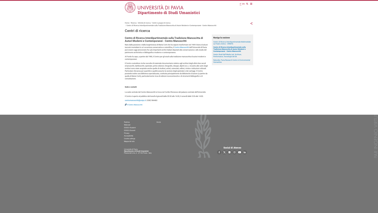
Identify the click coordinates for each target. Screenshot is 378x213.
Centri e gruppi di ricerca (161, 23)
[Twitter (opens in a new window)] (224, 152)
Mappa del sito (129, 141)
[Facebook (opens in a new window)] (219, 152)
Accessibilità (128, 136)
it (240, 4)
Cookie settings (129, 138)
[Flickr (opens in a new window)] (229, 152)
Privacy (126, 133)
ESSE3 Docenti (129, 130)
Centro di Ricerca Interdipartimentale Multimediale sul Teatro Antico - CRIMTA (232, 43)
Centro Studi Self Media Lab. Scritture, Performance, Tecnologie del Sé (227, 55)
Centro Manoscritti (181, 47)
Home (251, 3)
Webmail (127, 125)
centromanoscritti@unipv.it (135, 100)
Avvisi (159, 122)
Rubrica (127, 122)
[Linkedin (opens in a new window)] (244, 152)
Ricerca (133, 23)
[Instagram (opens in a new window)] (234, 152)
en (243, 4)
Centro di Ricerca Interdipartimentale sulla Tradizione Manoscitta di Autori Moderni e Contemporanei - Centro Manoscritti (229, 49)
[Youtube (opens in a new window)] (239, 152)
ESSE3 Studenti (130, 127)
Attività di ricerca (144, 23)
